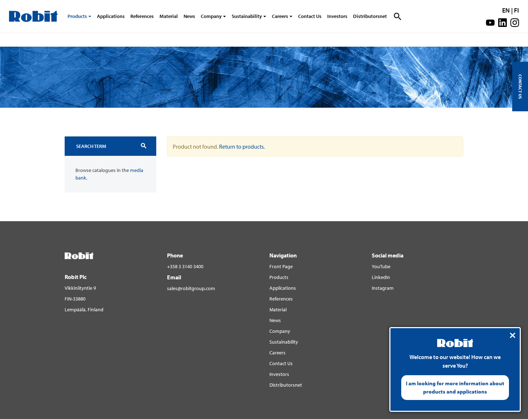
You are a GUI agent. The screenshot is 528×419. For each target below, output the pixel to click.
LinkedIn (381, 277)
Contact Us (309, 16)
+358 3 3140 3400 (185, 266)
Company (211, 16)
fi (516, 10)
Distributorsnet (370, 16)
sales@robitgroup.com (191, 288)
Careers (280, 16)
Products (77, 16)
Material (168, 16)
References (142, 16)
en (506, 10)
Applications (111, 16)
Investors (337, 16)
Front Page (281, 266)
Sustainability (247, 16)
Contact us (520, 86)
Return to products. (242, 146)
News (189, 16)
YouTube (381, 266)
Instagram (383, 288)
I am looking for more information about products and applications (455, 387)
